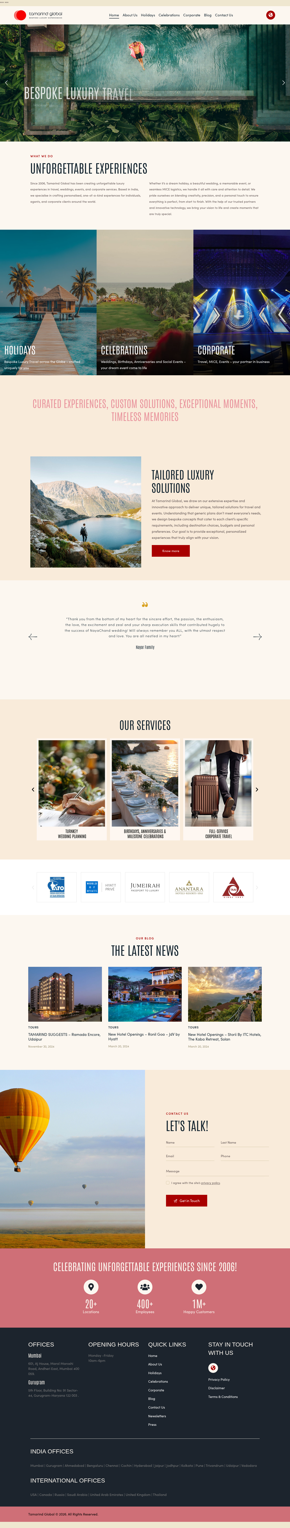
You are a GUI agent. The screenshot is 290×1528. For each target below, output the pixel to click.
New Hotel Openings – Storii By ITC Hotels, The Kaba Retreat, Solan (224, 1036)
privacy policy (210, 1183)
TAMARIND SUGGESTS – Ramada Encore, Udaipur (64, 1036)
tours (33, 1027)
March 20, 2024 (118, 1046)
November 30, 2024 (41, 1046)
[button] (32, 637)
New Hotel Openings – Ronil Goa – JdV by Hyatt (144, 1036)
